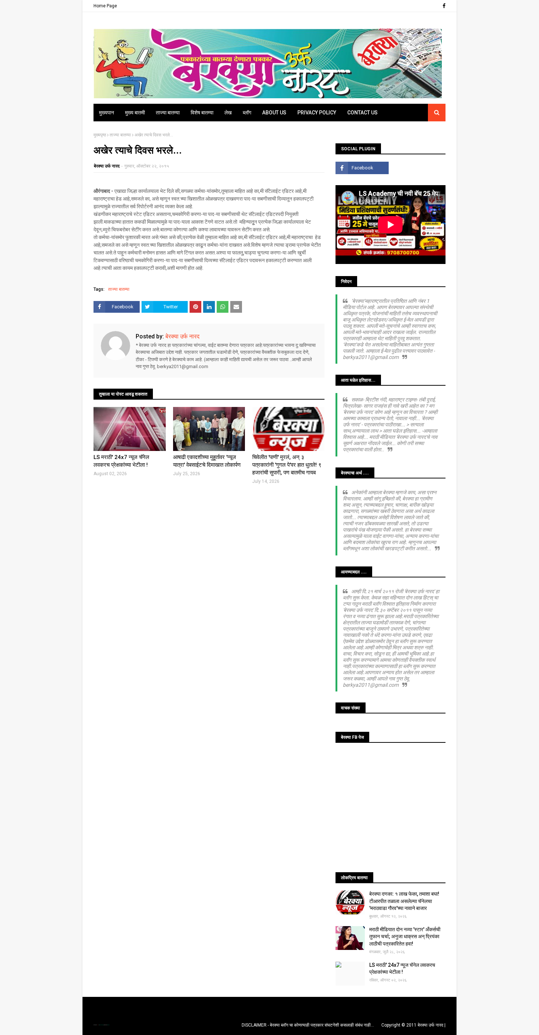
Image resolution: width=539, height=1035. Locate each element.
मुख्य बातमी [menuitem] (135, 112)
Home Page (105, 5)
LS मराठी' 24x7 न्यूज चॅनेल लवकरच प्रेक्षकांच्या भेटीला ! (121, 461)
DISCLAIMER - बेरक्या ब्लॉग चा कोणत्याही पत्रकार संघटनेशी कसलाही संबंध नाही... (308, 1025)
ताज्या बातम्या (120, 134)
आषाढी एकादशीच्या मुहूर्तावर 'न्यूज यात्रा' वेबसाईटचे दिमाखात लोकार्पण (207, 461)
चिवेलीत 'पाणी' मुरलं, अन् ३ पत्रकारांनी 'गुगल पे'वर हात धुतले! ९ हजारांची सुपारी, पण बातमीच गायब (287, 465)
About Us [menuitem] (274, 112)
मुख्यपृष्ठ (100, 134)
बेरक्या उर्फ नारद (107, 166)
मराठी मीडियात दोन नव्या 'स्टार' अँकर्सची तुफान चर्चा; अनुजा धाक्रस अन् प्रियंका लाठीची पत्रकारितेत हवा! (404, 936)
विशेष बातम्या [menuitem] (202, 112)
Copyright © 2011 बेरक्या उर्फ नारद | (413, 1025)
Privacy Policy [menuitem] (316, 112)
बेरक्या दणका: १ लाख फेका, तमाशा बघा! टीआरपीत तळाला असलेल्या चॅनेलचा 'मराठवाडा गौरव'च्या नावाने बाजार (404, 901)
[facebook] (443, 6)
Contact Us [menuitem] (362, 112)
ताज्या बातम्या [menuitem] (168, 112)
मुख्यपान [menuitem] (106, 112)
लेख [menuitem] (228, 112)
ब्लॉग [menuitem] (247, 112)
